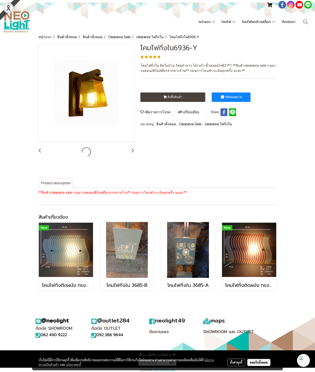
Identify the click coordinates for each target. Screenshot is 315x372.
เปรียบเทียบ (190, 112)
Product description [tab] (55, 183)
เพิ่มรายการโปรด (157, 112)
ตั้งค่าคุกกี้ (236, 362)
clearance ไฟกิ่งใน (218, 124)
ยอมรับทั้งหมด (259, 362)
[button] (305, 22)
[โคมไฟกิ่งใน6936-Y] (86, 93)
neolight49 (170, 320)
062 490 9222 (53, 334)
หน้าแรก (205, 21)
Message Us (233, 97)
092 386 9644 (109, 334)
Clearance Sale (190, 124)
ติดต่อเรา (289, 21)
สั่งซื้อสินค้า (174, 97)
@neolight (55, 320)
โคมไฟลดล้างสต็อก (257, 21)
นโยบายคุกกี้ (73, 364)
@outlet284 (113, 320)
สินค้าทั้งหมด (166, 124)
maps (217, 320)
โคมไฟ (227, 21)
